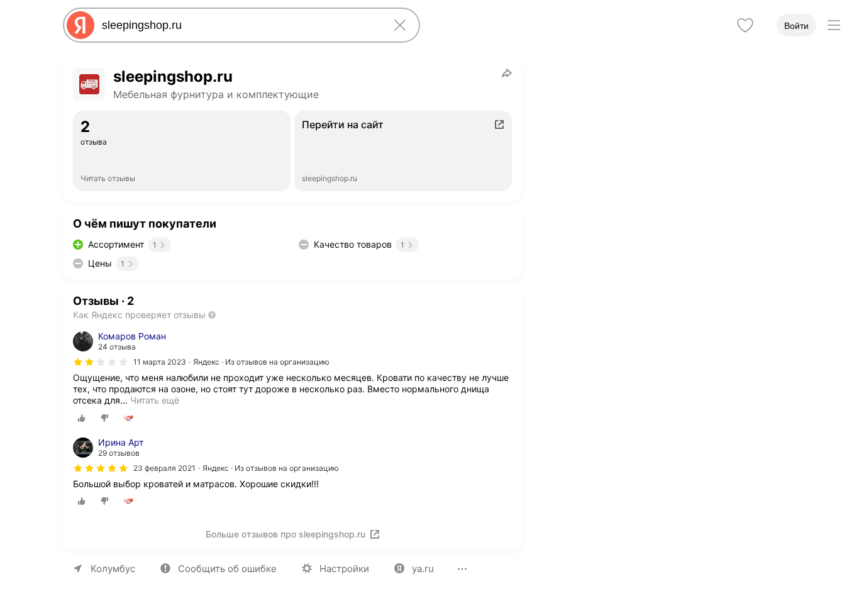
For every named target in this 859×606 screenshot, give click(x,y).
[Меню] (833, 25)
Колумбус (113, 569)
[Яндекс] (80, 25)
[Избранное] (745, 25)
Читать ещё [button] (154, 400)
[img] (100, 362)
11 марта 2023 (159, 361)
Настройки (344, 569)
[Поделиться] (507, 73)
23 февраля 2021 (164, 468)
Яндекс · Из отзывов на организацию (261, 361)
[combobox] (239, 25)
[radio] (82, 418)
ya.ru (423, 569)
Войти (796, 26)
